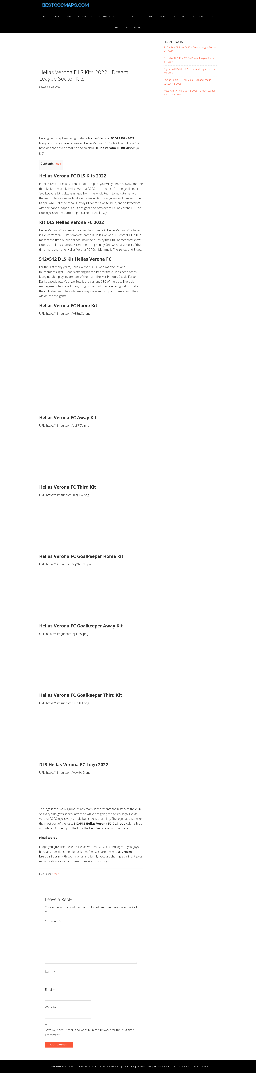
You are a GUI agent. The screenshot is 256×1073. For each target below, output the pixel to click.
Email (50, 990)
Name (50, 972)
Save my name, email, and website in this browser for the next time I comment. (89, 1032)
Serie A (56, 874)
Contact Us (144, 1066)
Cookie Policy (183, 1066)
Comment (53, 921)
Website (50, 1007)
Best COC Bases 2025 (65, 5)
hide (58, 163)
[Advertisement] (91, 47)
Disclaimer (201, 1066)
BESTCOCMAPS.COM (81, 1066)
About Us (128, 1066)
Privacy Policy (163, 1066)
